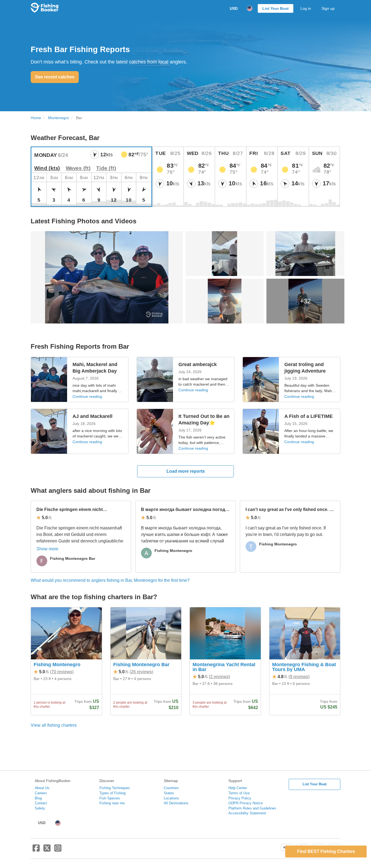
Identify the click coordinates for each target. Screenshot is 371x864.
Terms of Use (239, 793)
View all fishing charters (54, 725)
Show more (47, 549)
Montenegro (58, 118)
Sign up (328, 8)
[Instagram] (58, 850)
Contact (41, 803)
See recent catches (54, 77)
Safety (40, 808)
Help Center (237, 788)
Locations (171, 798)
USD (234, 8)
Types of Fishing (112, 793)
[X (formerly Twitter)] (47, 850)
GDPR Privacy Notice (245, 803)
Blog (38, 798)
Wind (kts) (47, 168)
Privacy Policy (239, 798)
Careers (41, 793)
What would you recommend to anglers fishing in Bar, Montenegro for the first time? (110, 580)
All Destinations (176, 803)
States (169, 793)
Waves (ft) (78, 168)
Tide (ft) (106, 168)
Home (36, 118)
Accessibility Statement (247, 813)
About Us (42, 788)
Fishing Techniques (114, 788)
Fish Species (109, 798)
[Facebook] (36, 850)
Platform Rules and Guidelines (252, 808)
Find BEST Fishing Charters (326, 851)
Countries (171, 788)
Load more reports (185, 471)
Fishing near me (112, 803)
